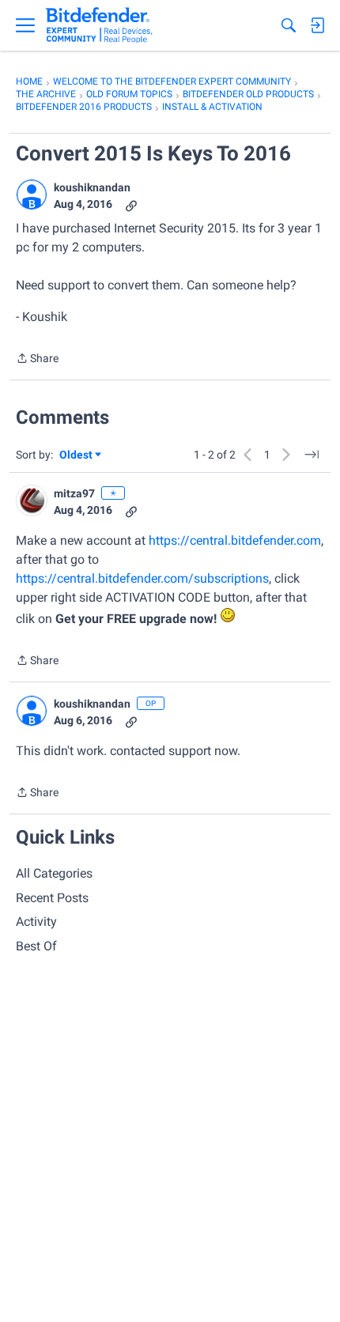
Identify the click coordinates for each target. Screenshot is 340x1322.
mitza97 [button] (74, 493)
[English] (99, 25)
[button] (31, 194)
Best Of (36, 946)
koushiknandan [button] (92, 187)
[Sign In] (317, 25)
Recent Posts (52, 897)
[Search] (288, 25)
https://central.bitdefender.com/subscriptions (142, 578)
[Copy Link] (131, 204)
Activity (36, 921)
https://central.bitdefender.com (235, 540)
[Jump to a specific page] (311, 454)
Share (37, 360)
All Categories (54, 873)
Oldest (76, 455)
